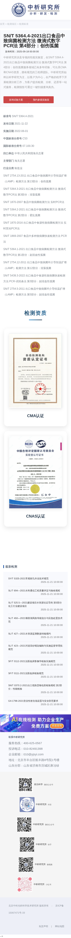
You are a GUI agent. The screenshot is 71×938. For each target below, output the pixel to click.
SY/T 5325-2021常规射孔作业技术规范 (28, 578)
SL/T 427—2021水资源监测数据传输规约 (29, 633)
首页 (2, 24)
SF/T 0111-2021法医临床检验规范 (26, 673)
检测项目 (12, 24)
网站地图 (59, 926)
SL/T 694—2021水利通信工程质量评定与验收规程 (34, 590)
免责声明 (43, 926)
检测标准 (23, 24)
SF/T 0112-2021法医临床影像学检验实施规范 (31, 661)
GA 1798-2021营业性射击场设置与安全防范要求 (33, 701)
